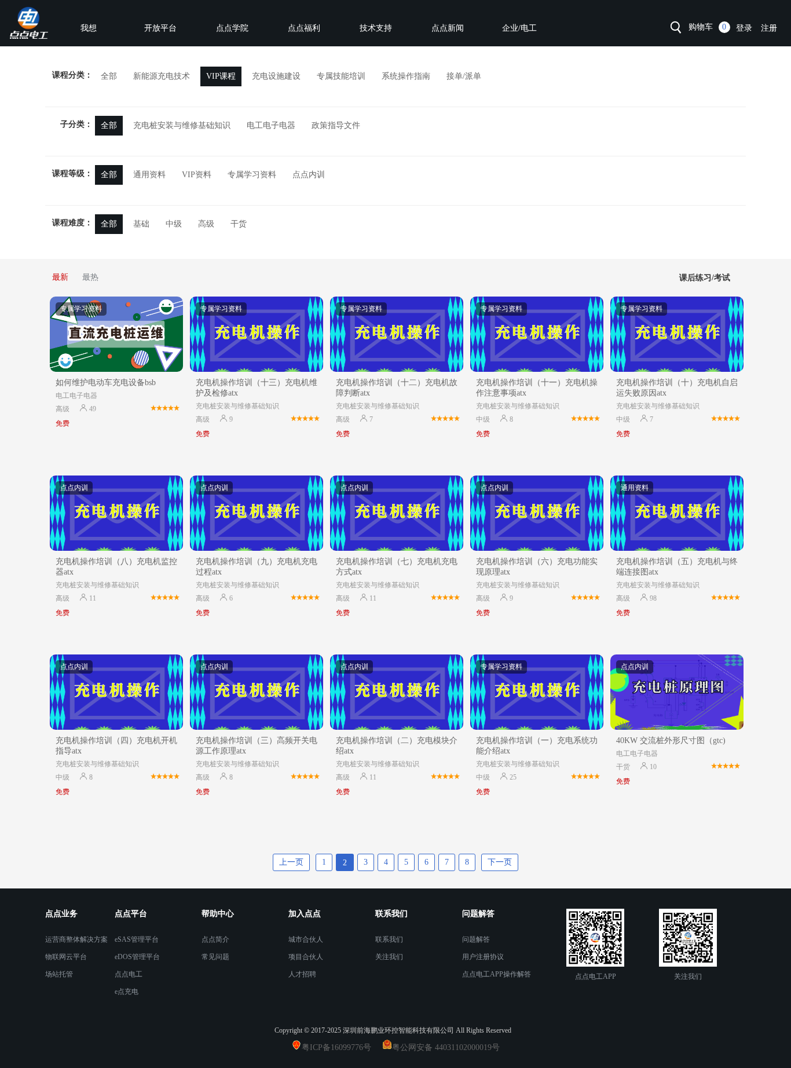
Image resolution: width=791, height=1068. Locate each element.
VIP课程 (221, 76)
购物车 (701, 27)
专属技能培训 (341, 76)
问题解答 (476, 939)
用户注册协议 (483, 957)
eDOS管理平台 (137, 957)
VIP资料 (196, 174)
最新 (60, 277)
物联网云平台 (66, 957)
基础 (141, 224)
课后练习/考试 (704, 277)
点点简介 (215, 939)
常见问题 (215, 957)
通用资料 (149, 174)
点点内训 (308, 174)
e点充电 (126, 991)
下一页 (500, 862)
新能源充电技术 (161, 76)
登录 (744, 28)
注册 (769, 28)
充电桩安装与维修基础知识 (181, 125)
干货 (238, 224)
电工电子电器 (271, 125)
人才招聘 (302, 974)
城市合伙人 (305, 939)
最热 (90, 277)
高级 (206, 224)
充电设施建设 (276, 76)
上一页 (291, 862)
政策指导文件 (336, 125)
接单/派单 (463, 76)
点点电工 (128, 974)
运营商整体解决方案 (76, 939)
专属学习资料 (252, 174)
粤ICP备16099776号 (341, 1047)
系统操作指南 (406, 76)
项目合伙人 (305, 957)
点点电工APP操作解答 (496, 974)
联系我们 (389, 939)
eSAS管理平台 (137, 939)
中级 (174, 224)
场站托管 (59, 974)
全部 (109, 76)
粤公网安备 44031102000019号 (446, 1047)
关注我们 (389, 957)
